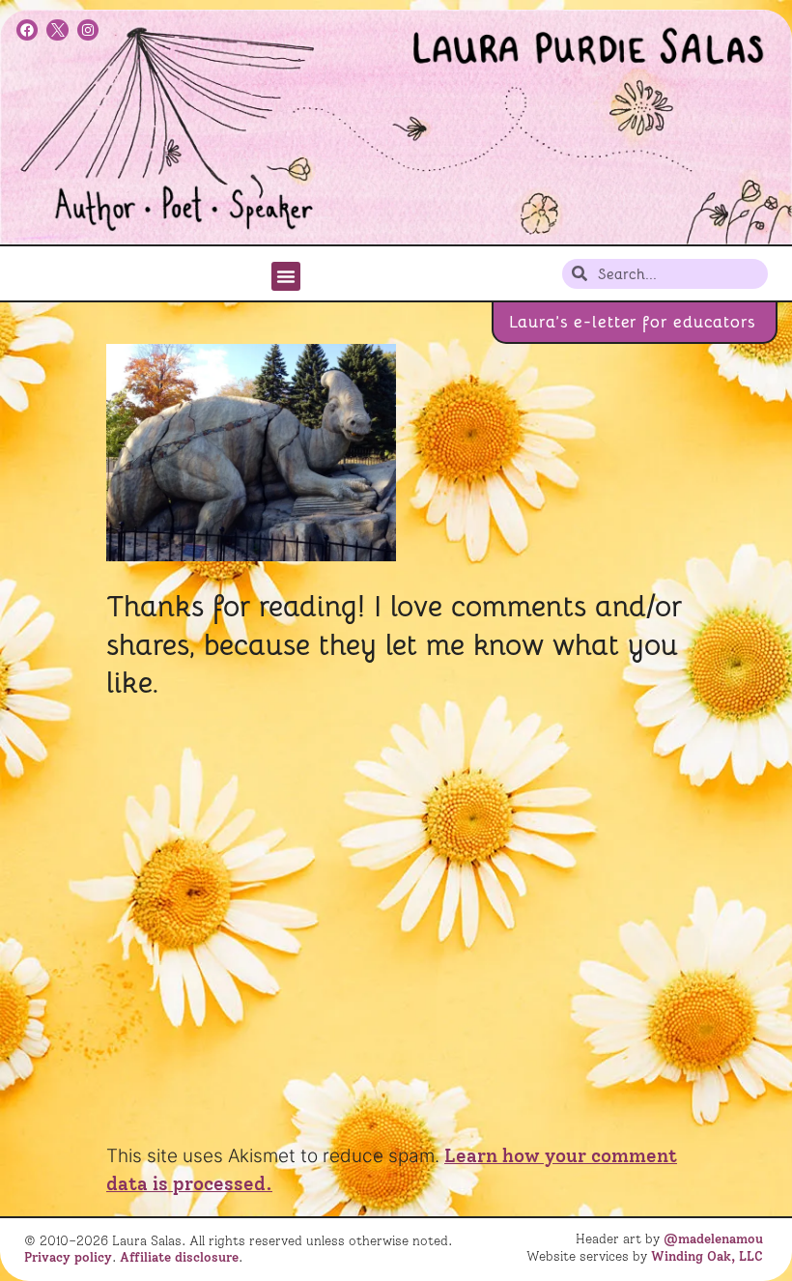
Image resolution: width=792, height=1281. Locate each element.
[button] (285, 276)
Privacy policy (68, 1257)
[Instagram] (88, 30)
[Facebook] (27, 30)
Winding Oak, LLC (707, 1256)
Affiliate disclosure (179, 1257)
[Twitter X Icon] (57, 30)
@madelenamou (713, 1238)
